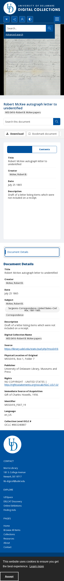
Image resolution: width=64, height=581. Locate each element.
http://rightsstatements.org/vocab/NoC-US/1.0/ (31, 384)
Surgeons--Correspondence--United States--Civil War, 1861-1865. (32, 309)
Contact (7, 547)
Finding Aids (10, 510)
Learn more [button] (37, 566)
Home (7, 525)
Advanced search (14, 34)
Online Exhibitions (13, 505)
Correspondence (14, 315)
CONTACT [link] (9, 461)
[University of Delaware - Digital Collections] (32, 8)
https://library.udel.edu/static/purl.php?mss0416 (31, 348)
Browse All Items (12, 530)
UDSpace (8, 497)
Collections (9, 534)
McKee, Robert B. (18, 174)
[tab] (19, 149)
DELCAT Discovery (13, 501)
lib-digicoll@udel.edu (14, 481)
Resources (9, 538)
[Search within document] (56, 121)
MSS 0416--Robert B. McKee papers (23, 112)
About (7, 542)
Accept (9, 576)
